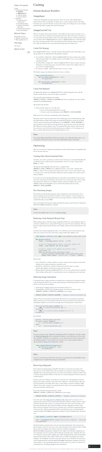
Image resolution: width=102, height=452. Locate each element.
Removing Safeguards (42, 336)
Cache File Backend (22, 17)
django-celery (49, 287)
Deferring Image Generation (24, 28)
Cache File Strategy (22, 15)
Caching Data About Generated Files (22, 21)
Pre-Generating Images (23, 23)
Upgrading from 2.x (23, 39)
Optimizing (18, 18)
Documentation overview (20, 36)
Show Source (17, 46)
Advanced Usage (24, 38)
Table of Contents (21, 5)
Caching (16, 8)
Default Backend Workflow (22, 10)
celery (41, 287)
